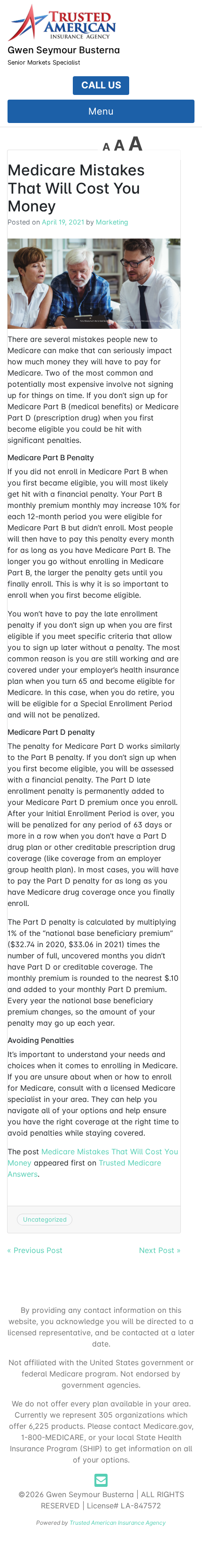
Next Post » (160, 1250)
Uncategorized (45, 1219)
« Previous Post (34, 1250)
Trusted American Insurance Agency (118, 1522)
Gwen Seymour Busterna (64, 50)
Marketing (112, 222)
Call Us (101, 85)
